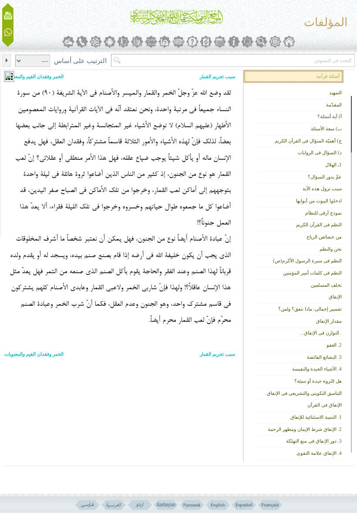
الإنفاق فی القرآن (324, 405)
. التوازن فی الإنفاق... (321, 333)
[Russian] (191, 505)
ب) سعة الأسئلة (326, 128)
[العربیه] (113, 505)
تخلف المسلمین (326, 285)
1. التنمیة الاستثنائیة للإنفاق (316, 417)
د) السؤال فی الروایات (320, 152)
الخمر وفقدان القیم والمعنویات (34, 76)
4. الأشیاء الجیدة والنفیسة (317, 369)
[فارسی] (87, 505)
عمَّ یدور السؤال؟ (325, 177)
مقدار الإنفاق (329, 321)
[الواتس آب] (8, 32)
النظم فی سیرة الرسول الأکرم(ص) (307, 260)
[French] (270, 505)
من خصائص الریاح (324, 237)
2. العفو (334, 345)
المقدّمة (334, 105)
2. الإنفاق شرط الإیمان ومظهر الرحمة (305, 429)
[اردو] (139, 505)
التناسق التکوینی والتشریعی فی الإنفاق (304, 393)
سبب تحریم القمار (217, 76)
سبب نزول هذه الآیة (322, 188)
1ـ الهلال (333, 164)
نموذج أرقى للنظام (323, 213)
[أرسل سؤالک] (8, 16)
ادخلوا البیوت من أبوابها (319, 201)
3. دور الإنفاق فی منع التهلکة (314, 441)
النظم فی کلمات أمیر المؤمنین (312, 273)
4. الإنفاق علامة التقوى (319, 453)
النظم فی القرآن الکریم (319, 224)
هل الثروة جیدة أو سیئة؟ (318, 381)
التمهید (335, 92)
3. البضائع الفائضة (324, 357)
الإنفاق (335, 297)
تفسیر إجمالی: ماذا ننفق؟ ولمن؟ (310, 309)
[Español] (244, 505)
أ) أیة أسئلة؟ (329, 116)
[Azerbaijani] (165, 505)
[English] (217, 505)
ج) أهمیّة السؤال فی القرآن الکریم (308, 141)
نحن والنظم (331, 249)
